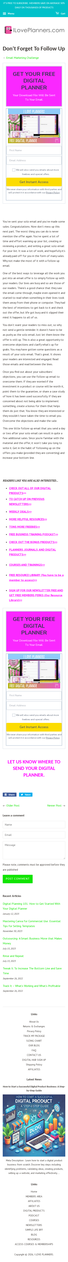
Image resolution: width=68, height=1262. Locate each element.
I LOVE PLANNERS (43, 1254)
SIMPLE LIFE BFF (34, 1229)
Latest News (34, 1079)
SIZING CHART (34, 1040)
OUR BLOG (34, 1045)
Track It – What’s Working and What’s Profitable (31, 986)
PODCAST (34, 1215)
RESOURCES (34, 1239)
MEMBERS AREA (34, 1196)
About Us (34, 1021)
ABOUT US (34, 1206)
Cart (62, 13)
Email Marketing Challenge (22, 57)
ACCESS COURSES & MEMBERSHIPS (34, 1244)
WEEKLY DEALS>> (20, 511)
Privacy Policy (53, 192)
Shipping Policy (34, 1064)
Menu (10, 13)
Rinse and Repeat (13, 956)
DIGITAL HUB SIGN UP (34, 1059)
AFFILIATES (34, 1069)
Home (34, 1191)
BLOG (34, 1234)
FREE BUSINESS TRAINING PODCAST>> (33, 534)
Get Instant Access (34, 182)
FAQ (34, 1050)
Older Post (13, 805)
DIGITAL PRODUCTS (34, 1210)
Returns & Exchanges (34, 1026)
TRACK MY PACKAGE (34, 1035)
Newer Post (54, 805)
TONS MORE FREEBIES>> (24, 526)
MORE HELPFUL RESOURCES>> (28, 519)
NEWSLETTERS (34, 1225)
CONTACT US (34, 1055)
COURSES (34, 1220)
